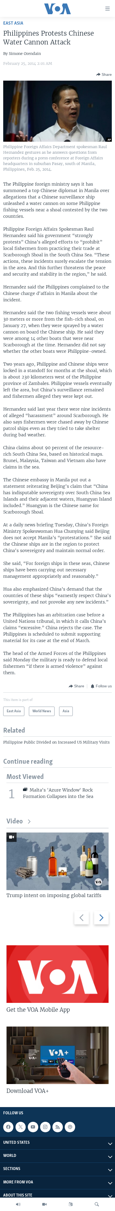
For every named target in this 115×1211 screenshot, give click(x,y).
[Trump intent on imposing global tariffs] (57, 861)
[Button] (104, 74)
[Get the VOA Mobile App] (57, 974)
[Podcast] (70, 1127)
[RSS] (57, 1127)
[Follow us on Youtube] (33, 1127)
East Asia (13, 23)
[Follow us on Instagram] (45, 1127)
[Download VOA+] (57, 1055)
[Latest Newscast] (18, 1204)
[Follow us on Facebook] (8, 1127)
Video (14, 821)
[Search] (97, 1204)
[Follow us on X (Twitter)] (21, 1127)
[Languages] (71, 1204)
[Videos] (44, 1204)
